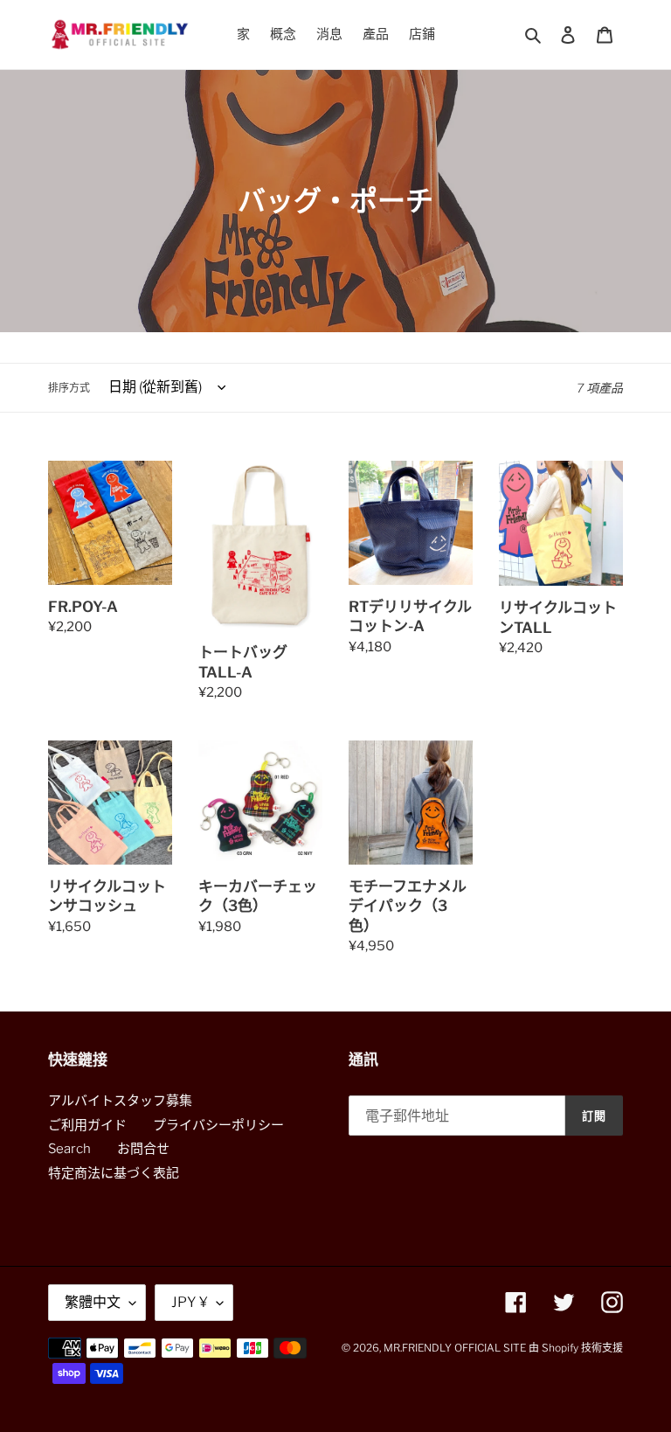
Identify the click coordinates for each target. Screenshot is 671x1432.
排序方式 (69, 387)
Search (69, 1149)
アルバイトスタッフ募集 (120, 1101)
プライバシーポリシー (218, 1125)
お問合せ (143, 1149)
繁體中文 (93, 1302)
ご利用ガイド (87, 1125)
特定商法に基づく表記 (113, 1173)
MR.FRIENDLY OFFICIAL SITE (455, 1347)
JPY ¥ (189, 1302)
